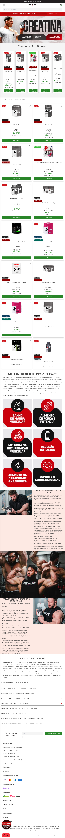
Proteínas (6, 809)
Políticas (6, 771)
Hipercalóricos (7, 821)
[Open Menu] (4, 4)
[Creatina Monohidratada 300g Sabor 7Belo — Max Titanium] (33, 58)
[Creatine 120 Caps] (48, 345)
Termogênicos (7, 813)
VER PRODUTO (8, 90)
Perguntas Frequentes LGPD (11, 763)
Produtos (10, 99)
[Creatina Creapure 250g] (16, 345)
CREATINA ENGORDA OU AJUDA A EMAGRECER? (17, 693)
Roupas (5, 817)
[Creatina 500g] (8, 58)
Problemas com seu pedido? (11, 750)
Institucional (7, 767)
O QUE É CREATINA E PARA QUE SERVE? (15, 683)
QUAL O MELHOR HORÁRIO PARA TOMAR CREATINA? (19, 688)
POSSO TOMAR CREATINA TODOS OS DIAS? (16, 698)
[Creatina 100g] (48, 307)
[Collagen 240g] (48, 228)
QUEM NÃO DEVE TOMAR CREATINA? (13, 714)
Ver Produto (16, 140)
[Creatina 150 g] (45, 58)
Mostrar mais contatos (9, 753)
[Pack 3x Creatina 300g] (48, 268)
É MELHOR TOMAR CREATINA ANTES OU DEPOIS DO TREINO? (22, 719)
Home (4, 99)
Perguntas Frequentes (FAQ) (11, 756)
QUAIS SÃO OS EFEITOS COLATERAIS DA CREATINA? (19, 708)
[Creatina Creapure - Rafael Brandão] (16, 268)
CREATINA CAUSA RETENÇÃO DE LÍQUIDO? (15, 703)
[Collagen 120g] (16, 307)
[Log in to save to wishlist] (11, 53)
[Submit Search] (60, 9)
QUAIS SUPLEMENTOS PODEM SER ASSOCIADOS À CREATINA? (22, 724)
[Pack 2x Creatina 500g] (58, 58)
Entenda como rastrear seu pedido (12, 747)
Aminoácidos (16, 99)
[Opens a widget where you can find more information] (6, 835)
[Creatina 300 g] (21, 58)
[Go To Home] (32, 5)
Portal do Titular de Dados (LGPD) (12, 759)
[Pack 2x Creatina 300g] (48, 189)
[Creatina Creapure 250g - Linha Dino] (16, 228)
